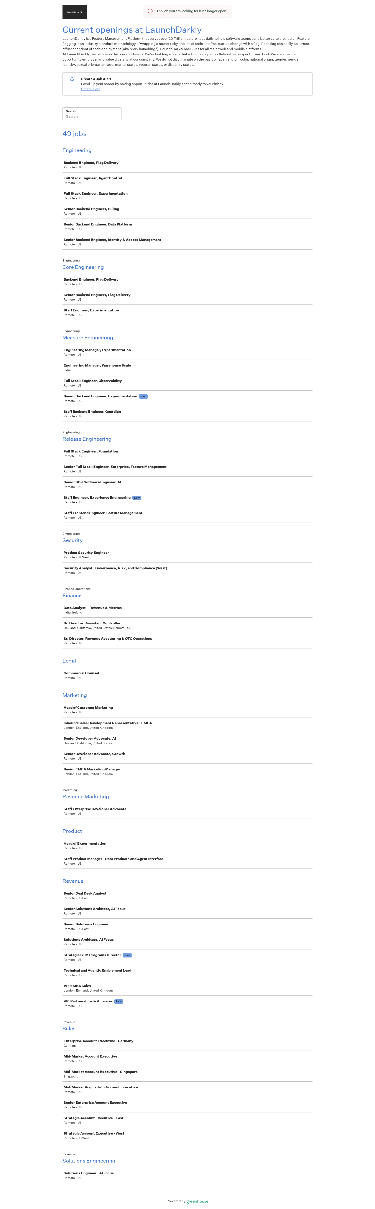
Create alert (90, 89)
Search (71, 111)
